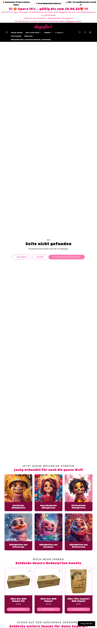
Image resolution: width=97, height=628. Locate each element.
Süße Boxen (17, 32)
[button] (7, 32)
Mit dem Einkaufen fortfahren (66, 257)
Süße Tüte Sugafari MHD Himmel (79, 600)
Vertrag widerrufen (86, 623)
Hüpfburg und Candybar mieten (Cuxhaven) (31, 39)
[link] (85, 32)
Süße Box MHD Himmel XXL (18, 600)
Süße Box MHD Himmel (48, 600)
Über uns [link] (28, 36)
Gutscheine (16, 36)
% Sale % (59, 32)
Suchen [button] (39, 257)
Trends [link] (47, 32)
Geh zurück (22, 257)
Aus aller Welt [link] (33, 32)
